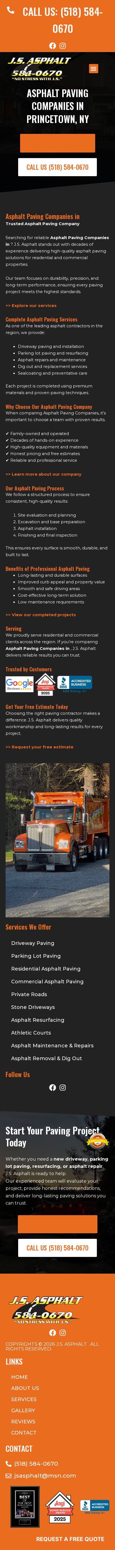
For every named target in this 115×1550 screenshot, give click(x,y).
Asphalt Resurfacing (37, 1020)
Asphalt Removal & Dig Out (46, 1058)
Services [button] (24, 1399)
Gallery (23, 1410)
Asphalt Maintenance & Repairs (52, 1046)
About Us (25, 1388)
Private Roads (29, 994)
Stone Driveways (33, 1007)
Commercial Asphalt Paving (47, 982)
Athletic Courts (31, 1033)
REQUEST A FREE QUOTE (70, 1539)
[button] (93, 68)
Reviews (23, 1422)
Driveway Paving (32, 943)
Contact (24, 1433)
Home (19, 1377)
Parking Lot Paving (36, 956)
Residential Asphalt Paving (46, 969)
